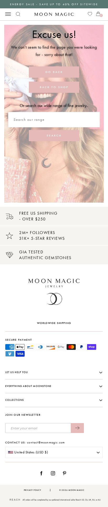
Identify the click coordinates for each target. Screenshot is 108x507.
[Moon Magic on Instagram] (54, 473)
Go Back (54, 72)
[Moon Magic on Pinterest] (66, 473)
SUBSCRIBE (77, 428)
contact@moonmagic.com (46, 442)
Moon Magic (76, 490)
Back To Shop (54, 87)
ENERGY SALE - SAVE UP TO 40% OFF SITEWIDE (54, 4)
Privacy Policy (32, 490)
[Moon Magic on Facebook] (43, 473)
